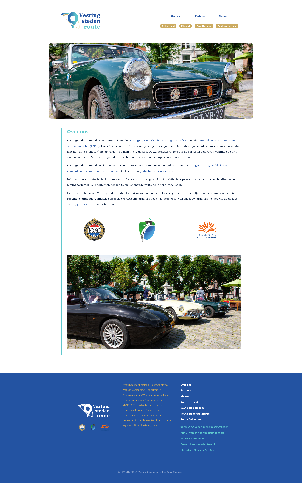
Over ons (176, 15)
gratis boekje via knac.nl (156, 171)
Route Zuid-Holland (192, 408)
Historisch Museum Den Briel (198, 450)
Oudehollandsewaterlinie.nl (197, 444)
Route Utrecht (189, 402)
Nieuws (223, 15)
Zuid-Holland (203, 26)
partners (83, 204)
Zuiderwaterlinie (227, 26)
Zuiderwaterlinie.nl (192, 438)
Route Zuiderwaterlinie (195, 413)
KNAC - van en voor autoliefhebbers (202, 432)
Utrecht (185, 26)
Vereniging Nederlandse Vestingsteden (204, 427)
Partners (200, 15)
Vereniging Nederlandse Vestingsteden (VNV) (159, 140)
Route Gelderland (191, 419)
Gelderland (168, 26)
